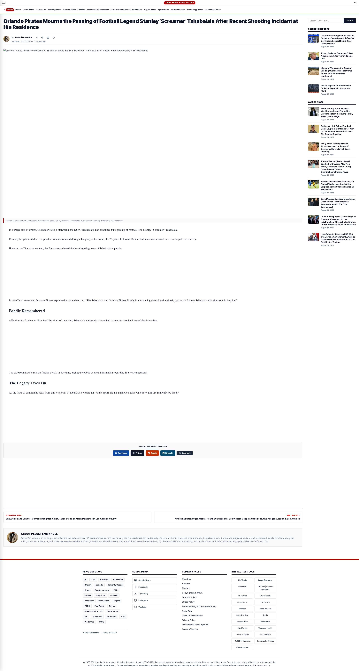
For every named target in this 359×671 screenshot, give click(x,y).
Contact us (41, 10)
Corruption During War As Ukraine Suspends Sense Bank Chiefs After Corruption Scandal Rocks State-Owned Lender (337, 39)
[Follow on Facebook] (42, 37)
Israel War (89, 601)
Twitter (139, 453)
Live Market (242, 628)
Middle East (103, 601)
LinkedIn (169, 453)
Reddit (154, 453)
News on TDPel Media (192, 615)
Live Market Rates (213, 10)
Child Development (242, 641)
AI (86, 579)
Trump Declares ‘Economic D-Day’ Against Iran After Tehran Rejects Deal (337, 56)
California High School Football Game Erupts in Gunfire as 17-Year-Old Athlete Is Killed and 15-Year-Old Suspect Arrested (338, 130)
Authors (186, 583)
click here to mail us (261, 665)
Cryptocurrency (102, 590)
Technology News (195, 10)
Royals (112, 606)
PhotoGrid (242, 596)
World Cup (89, 622)
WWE (101, 622)
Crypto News (150, 10)
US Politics (111, 616)
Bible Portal (265, 622)
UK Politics (97, 616)
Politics (82, 10)
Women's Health (265, 628)
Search (350, 21)
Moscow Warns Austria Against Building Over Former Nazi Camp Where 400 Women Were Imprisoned (336, 72)
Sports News (163, 10)
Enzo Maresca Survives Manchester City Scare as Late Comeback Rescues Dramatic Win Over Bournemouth (338, 203)
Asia (93, 579)
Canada (99, 585)
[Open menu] (4, 2)
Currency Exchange (265, 641)
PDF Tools (242, 580)
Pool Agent (99, 606)
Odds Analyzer (242, 647)
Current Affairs (69, 10)
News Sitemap (110, 633)
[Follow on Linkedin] (47, 37)
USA (123, 616)
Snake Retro (242, 602)
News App (187, 611)
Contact (186, 588)
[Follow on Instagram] (53, 37)
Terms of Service (190, 629)
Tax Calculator (265, 634)
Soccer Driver (242, 622)
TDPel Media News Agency (179, 3)
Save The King (242, 615)
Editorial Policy (189, 597)
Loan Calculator (242, 634)
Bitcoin (88, 585)
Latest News (28, 10)
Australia (104, 579)
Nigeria (117, 601)
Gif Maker (242, 587)
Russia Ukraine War (93, 611)
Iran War (114, 595)
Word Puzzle (265, 596)
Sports (10, 10)
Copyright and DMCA (192, 593)
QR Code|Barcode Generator (265, 588)
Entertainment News (120, 10)
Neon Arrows (265, 609)
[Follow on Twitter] (36, 37)
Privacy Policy (189, 620)
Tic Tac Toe (265, 602)
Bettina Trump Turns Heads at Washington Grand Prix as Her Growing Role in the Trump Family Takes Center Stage (337, 112)
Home (18, 10)
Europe (88, 595)
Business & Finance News (98, 10)
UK (86, 616)
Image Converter (265, 580)
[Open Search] (355, 3)
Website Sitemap (91, 633)
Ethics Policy (188, 602)
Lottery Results (178, 10)
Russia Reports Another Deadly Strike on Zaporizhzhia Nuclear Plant (336, 88)
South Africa (112, 611)
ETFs (116, 590)
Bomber (242, 609)
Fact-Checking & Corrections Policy (199, 606)
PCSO (87, 606)
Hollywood (100, 595)
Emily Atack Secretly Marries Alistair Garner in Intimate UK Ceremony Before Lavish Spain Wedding (335, 148)
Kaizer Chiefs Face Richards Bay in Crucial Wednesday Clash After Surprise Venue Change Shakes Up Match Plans (337, 185)
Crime (87, 590)
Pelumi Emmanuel (23, 37)
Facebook (122, 453)
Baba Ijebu (118, 579)
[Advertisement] (153, 265)
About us (186, 579)
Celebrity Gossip (115, 585)
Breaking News (54, 10)
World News (137, 10)
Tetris (265, 615)
